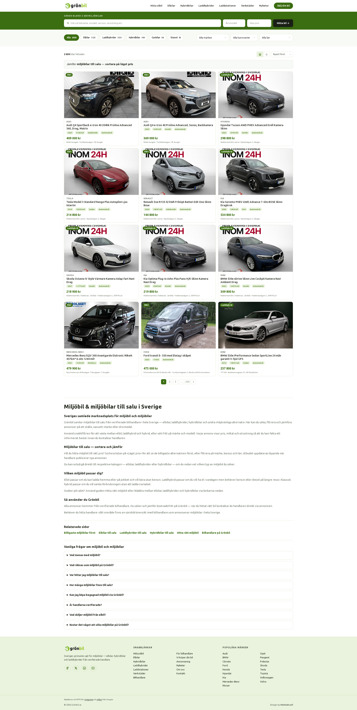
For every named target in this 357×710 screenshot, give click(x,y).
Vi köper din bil (184, 657)
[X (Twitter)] (76, 668)
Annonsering (183, 661)
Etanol (176, 37)
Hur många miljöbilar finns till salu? (91, 585)
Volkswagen (266, 677)
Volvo (263, 681)
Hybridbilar (186, 5)
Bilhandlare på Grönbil (216, 532)
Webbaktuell (286, 705)
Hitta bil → (283, 23)
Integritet (88, 699)
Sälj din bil (283, 5)
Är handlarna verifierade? (86, 604)
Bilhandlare (139, 677)
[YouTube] (93, 668)
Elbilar (171, 5)
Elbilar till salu (107, 532)
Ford (225, 665)
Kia (224, 677)
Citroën (227, 661)
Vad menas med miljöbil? (85, 555)
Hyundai (227, 673)
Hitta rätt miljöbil (188, 532)
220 (187, 381)
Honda (226, 669)
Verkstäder (247, 5)
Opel (262, 653)
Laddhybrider (206, 5)
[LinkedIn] (84, 668)
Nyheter (264, 5)
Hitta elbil (156, 5)
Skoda (263, 665)
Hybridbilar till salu (162, 532)
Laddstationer (227, 5)
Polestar (264, 661)
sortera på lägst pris (119, 64)
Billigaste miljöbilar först (79, 532)
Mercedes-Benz (231, 681)
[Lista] (266, 54)
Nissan (226, 685)
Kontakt (180, 673)
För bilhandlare (184, 653)
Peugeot (264, 657)
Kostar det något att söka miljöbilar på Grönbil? (99, 624)
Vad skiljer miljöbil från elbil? (88, 614)
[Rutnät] (260, 54)
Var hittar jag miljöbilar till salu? (89, 575)
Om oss (180, 669)
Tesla (263, 669)
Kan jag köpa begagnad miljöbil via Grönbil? (97, 594)
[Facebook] (67, 668)
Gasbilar (158, 37)
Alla (71, 37)
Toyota (264, 673)
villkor (99, 699)
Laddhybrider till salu (133, 532)
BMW (225, 657)
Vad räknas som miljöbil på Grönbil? (92, 565)
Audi (225, 653)
